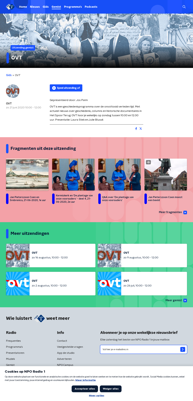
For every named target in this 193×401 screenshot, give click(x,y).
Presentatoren (15, 353)
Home (23, 7)
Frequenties (13, 341)
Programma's (73, 7)
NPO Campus (65, 365)
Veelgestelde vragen (70, 347)
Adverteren (64, 359)
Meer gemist (174, 300)
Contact (62, 341)
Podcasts (91, 7)
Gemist (56, 7)
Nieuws (35, 7)
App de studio (65, 353)
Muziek (10, 359)
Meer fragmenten (170, 212)
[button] (184, 7)
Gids (46, 7)
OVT (9, 103)
